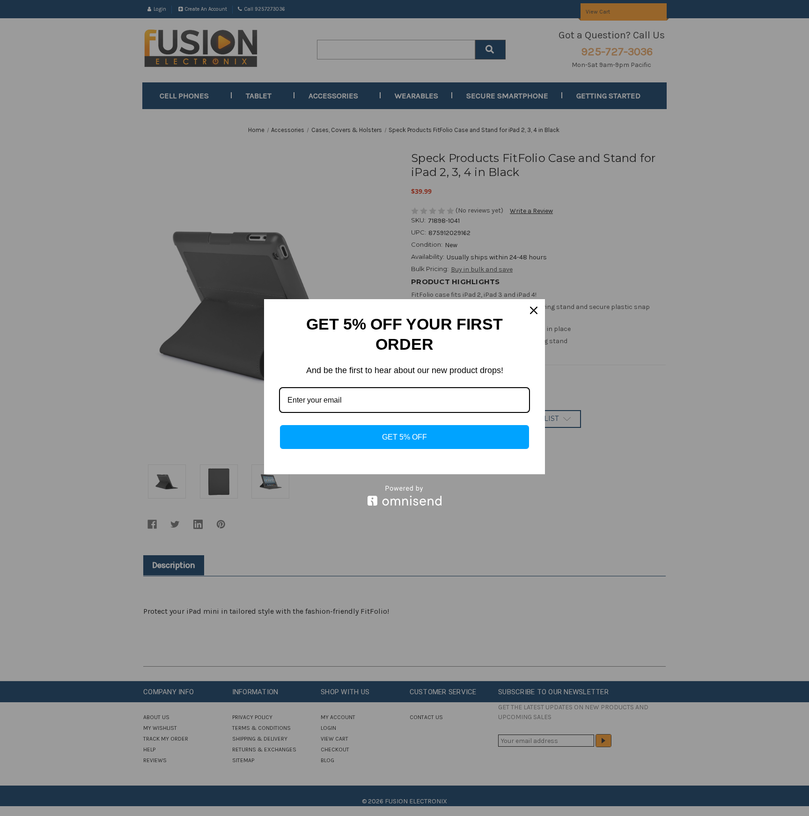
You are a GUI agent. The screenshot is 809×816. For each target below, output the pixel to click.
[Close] (533, 310)
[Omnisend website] (404, 495)
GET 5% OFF (404, 437)
